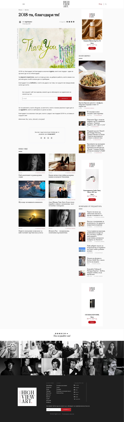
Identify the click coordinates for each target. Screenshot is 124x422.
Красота (89, 139)
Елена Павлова (41, 199)
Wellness (89, 217)
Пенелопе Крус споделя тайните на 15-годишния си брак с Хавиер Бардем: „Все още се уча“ (96, 122)
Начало (20, 10)
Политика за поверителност (63, 391)
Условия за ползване (61, 385)
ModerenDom (59, 393)
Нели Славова (96, 263)
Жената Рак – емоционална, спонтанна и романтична (59, 232)
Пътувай (48, 400)
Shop (100, 4)
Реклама (58, 389)
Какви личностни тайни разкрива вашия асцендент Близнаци (61, 176)
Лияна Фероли (71, 199)
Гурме (80, 108)
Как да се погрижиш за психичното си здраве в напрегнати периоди (96, 223)
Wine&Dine (49, 385)
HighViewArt (28, 22)
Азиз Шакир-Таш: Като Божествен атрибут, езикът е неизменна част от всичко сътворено (61, 204)
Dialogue (48, 391)
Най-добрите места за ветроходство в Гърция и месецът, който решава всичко (96, 248)
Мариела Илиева (41, 172)
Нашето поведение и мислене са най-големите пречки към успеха (31, 232)
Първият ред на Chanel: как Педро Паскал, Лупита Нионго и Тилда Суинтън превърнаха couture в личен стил (96, 134)
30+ (88, 126)
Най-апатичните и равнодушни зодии (30, 176)
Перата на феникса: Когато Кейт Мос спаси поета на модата (95, 260)
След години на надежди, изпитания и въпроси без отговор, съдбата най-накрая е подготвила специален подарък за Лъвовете (96, 235)
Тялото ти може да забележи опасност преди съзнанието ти (94, 213)
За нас (58, 387)
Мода (88, 263)
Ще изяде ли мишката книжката (30, 202)
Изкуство (89, 115)
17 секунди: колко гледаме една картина (95, 113)
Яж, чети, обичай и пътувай (35, 119)
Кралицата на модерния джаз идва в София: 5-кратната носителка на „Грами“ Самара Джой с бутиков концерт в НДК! (96, 147)
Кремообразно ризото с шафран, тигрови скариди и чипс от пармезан (91, 104)
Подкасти (48, 387)
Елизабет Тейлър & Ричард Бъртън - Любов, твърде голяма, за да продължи (96, 271)
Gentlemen (90, 252)
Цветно (27, 10)
